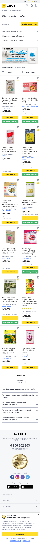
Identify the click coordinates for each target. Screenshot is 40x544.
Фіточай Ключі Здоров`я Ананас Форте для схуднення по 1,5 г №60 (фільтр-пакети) (29, 301)
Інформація (6, 501)
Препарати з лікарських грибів (12, 40)
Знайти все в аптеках (29, 24)
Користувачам (7, 495)
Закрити (38, 514)
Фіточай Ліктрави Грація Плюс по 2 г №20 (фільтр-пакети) (9, 149)
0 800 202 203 (20, 445)
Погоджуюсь (20, 534)
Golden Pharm (6, 108)
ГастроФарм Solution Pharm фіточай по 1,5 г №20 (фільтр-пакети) (30, 100)
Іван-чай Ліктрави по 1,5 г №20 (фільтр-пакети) (29, 350)
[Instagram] (17, 477)
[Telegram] (28, 477)
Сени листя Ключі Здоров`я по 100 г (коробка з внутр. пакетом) (8, 351)
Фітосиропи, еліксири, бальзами (13, 36)
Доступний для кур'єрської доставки (18, 80)
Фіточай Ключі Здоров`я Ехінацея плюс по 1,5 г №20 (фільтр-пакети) (28, 251)
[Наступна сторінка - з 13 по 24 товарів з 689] (25, 382)
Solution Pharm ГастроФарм (30, 106)
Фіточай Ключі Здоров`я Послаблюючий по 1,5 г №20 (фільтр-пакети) (10, 203)
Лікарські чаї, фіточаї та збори (12, 31)
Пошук (27, 5)
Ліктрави (4, 156)
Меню (4, 6)
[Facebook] (12, 477)
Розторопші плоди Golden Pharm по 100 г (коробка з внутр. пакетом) (9, 251)
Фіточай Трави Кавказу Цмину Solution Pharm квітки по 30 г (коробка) (29, 150)
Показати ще (20, 375)
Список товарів (31, 5)
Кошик (36, 5)
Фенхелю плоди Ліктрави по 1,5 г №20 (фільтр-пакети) (29, 202)
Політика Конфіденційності (20, 541)
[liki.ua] (11, 6)
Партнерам (6, 506)
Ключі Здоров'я (6, 210)
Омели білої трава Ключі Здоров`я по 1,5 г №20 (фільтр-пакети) (10, 299)
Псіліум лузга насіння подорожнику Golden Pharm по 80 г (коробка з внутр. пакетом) (10, 101)
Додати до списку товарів (18, 78)
